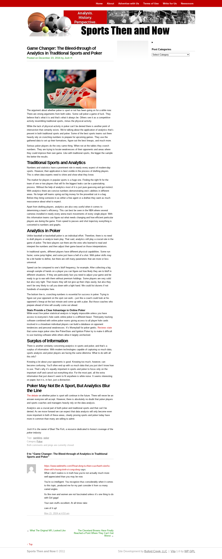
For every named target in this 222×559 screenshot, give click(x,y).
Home (99, 3)
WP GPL (189, 551)
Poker (39, 441)
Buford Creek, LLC (155, 551)
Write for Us (170, 3)
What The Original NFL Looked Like (48, 530)
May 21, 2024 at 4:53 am (56, 513)
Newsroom (187, 3)
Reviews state (105, 327)
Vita (173, 551)
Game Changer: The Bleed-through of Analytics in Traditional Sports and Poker (64, 50)
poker (46, 438)
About (110, 3)
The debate (32, 395)
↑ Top (29, 544)
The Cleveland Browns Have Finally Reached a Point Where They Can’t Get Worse (94, 533)
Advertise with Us (128, 3)
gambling (37, 438)
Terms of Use (151, 3)
